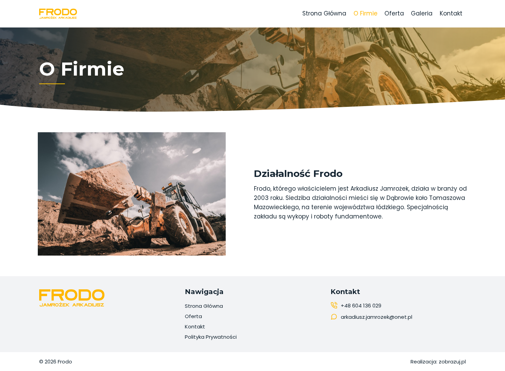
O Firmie (366, 13)
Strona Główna (324, 13)
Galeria (422, 13)
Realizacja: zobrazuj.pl (438, 361)
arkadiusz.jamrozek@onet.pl (376, 317)
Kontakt (451, 13)
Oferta (394, 13)
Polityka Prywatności (211, 336)
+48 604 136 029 (361, 305)
